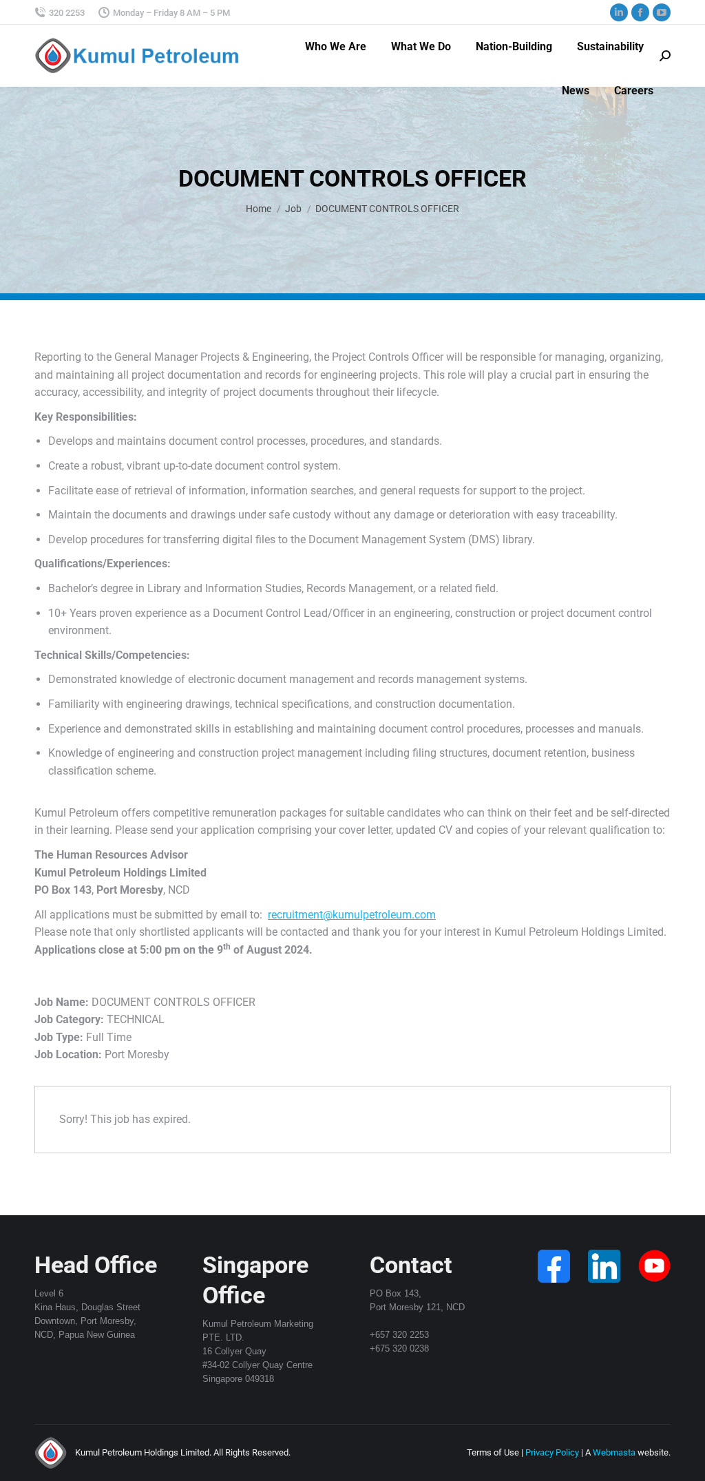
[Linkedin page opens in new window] (619, 12)
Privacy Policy (552, 1452)
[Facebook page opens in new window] (640, 12)
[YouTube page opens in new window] (662, 12)
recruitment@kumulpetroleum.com (352, 914)
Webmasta (614, 1452)
